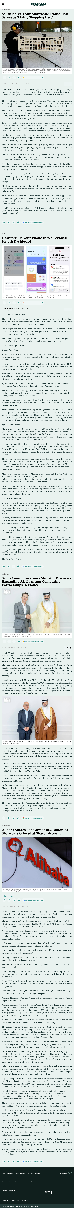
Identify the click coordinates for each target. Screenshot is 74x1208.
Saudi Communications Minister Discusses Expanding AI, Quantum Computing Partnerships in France (36, 581)
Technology (6, 9)
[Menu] (3, 4)
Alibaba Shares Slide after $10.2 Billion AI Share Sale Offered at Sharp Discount (35, 831)
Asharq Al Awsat (8, 896)
